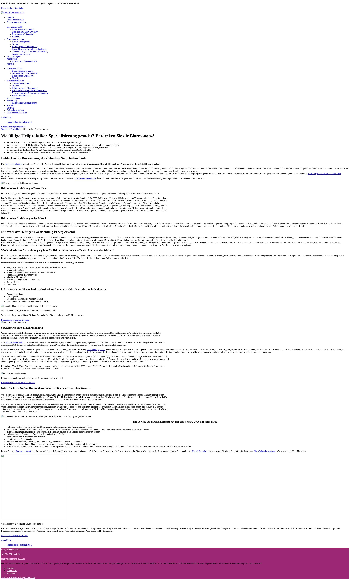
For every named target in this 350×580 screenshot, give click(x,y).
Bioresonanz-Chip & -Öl (22, 34)
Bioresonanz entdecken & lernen (15, 320)
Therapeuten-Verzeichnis (85, 178)
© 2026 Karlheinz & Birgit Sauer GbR (18, 577)
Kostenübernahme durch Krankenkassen (29, 49)
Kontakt (10, 64)
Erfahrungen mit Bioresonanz (24, 46)
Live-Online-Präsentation (265, 451)
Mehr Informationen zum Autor (14, 535)
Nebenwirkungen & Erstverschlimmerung (30, 51)
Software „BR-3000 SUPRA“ (25, 32)
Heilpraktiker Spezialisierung (24, 61)
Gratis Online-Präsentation (13, 8)
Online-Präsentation (15, 20)
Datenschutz (12, 570)
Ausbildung (12, 59)
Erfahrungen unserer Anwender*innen (324, 173)
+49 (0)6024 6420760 (10, 549)
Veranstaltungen (13, 56)
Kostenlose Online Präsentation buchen (18, 382)
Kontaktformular (199, 451)
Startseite (5, 129)
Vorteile (15, 37)
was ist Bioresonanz (14, 342)
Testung (15, 44)
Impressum (11, 573)
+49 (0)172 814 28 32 (10, 554)
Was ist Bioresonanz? (21, 54)
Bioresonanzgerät (23, 451)
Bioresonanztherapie (15, 39)
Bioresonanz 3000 (14, 27)
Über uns (10, 17)
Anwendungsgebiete (21, 41)
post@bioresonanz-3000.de (13, 559)
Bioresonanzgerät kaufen (22, 29)
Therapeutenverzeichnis (17, 22)
